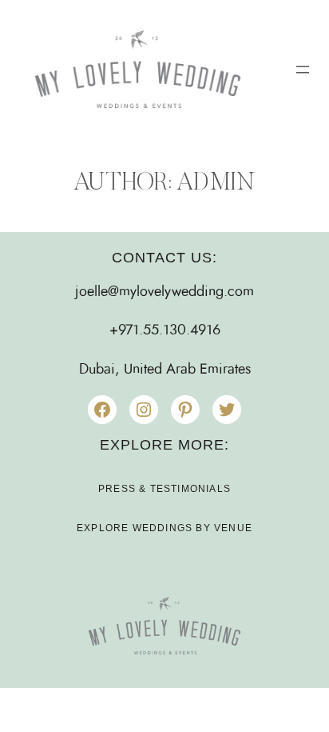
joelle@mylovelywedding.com (164, 292)
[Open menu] (302, 69)
